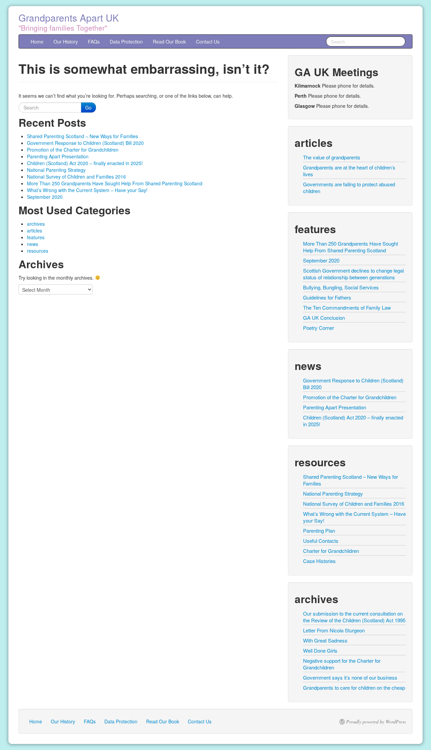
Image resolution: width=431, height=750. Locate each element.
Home (37, 41)
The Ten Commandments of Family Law (347, 307)
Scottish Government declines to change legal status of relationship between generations (353, 274)
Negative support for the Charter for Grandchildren (341, 664)
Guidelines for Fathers (327, 297)
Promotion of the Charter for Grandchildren (73, 149)
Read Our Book (169, 41)
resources (37, 250)
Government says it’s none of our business (350, 677)
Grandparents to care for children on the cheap (354, 687)
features (35, 237)
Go (88, 107)
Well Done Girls (320, 650)
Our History (66, 41)
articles (34, 230)
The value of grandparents (331, 157)
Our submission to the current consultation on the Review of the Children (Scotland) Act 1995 (354, 617)
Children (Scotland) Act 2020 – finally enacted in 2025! (85, 163)
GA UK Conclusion (324, 317)
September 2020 (45, 196)
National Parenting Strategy (56, 169)
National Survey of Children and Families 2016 (76, 176)
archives (36, 223)
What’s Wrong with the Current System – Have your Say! (87, 190)
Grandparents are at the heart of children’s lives (349, 171)
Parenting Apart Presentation (58, 156)
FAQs (94, 41)
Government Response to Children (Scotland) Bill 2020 (85, 142)
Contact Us (208, 41)
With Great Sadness (325, 640)
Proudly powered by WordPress (376, 721)
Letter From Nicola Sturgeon (334, 630)
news (32, 244)
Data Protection (126, 41)
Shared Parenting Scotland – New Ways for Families (82, 136)
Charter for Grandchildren (331, 550)
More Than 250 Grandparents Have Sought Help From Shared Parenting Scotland (114, 183)
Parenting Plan (319, 530)
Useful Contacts (320, 540)
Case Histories (319, 560)
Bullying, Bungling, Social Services (341, 287)
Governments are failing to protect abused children (349, 187)
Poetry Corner (318, 327)
